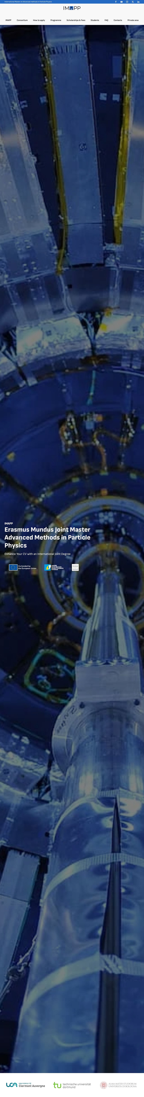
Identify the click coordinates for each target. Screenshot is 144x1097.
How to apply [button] (39, 20)
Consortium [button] (22, 20)
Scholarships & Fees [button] (76, 20)
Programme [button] (56, 20)
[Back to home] (72, 8)
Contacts (118, 20)
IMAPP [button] (8, 20)
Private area (133, 20)
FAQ (106, 20)
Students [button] (95, 20)
